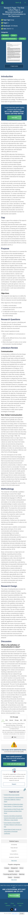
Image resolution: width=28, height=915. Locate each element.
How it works (20, 903)
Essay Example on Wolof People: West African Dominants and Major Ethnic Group (13, 811)
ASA (21, 720)
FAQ (14, 905)
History (21, 868)
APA (3, 720)
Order (6, 903)
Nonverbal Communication (9, 38)
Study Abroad (14, 847)
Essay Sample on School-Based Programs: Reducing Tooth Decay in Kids (13, 824)
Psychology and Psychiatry (10, 874)
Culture (14, 35)
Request (14, 784)
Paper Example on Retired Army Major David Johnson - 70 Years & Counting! (13, 805)
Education (5, 35)
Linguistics (14, 851)
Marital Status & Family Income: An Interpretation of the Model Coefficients (12, 831)
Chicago (17, 720)
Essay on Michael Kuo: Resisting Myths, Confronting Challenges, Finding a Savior (14, 799)
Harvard (11, 720)
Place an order (14, 895)
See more (14, 860)
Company (6, 868)
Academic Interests (14, 857)
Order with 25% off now (14, 764)
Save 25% (14, 117)
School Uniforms (14, 854)
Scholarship (14, 844)
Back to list (14, 66)
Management (14, 868)
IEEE (25, 720)
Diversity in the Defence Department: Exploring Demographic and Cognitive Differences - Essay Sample (13, 818)
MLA (6, 720)
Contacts (8, 905)
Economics (17, 877)
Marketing (21, 874)
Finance (10, 877)
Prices (12, 903)
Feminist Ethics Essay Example (11, 794)
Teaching (22, 38)
